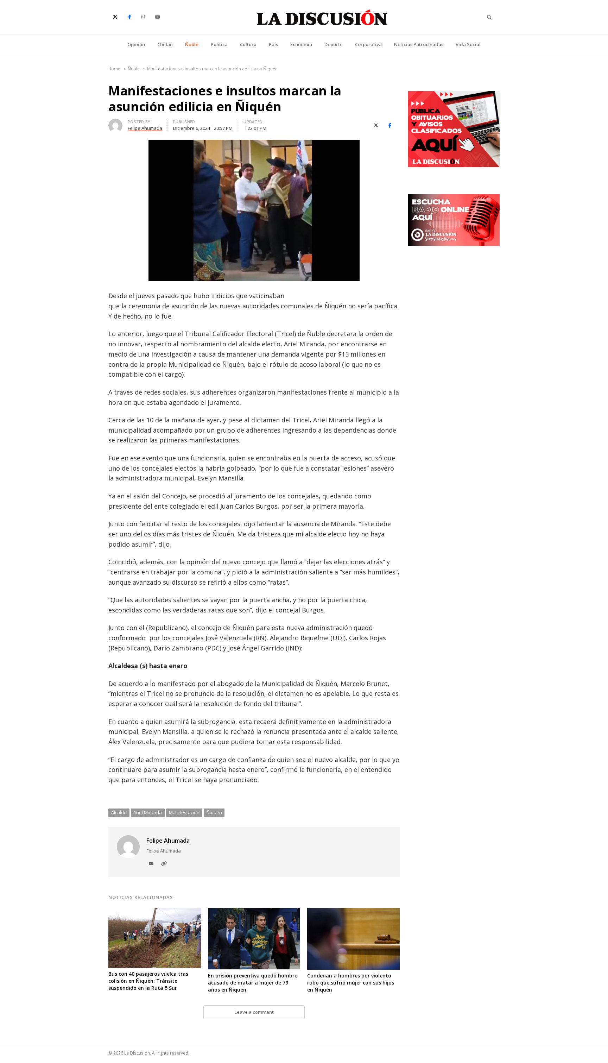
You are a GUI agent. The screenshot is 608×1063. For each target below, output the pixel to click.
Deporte (333, 44)
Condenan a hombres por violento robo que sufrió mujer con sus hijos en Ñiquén (350, 982)
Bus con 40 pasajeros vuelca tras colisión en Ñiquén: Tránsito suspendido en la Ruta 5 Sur (148, 980)
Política (219, 44)
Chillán (165, 44)
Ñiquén (214, 812)
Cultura (248, 44)
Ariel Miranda (147, 812)
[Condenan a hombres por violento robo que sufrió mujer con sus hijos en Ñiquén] (353, 912)
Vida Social (468, 44)
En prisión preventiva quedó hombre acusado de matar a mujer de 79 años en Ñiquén (252, 982)
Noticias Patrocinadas (418, 44)
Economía (301, 44)
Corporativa (368, 44)
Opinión (136, 44)
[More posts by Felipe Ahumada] (115, 123)
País (273, 44)
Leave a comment (254, 1012)
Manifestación (184, 812)
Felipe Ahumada (168, 840)
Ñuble (191, 44)
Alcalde (119, 812)
